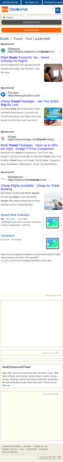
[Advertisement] (31, 278)
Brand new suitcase (15, 215)
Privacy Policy (10, 449)
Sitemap (27, 446)
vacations (8, 235)
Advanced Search (31, 22)
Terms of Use (40, 446)
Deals (4, 39)
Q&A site (6, 385)
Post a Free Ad (31, 30)
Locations (31, 449)
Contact (43, 449)
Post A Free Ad (10, 452)
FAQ (22, 449)
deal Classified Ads (48, 457)
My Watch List (31, 2)
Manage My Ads (10, 2)
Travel (12, 219)
